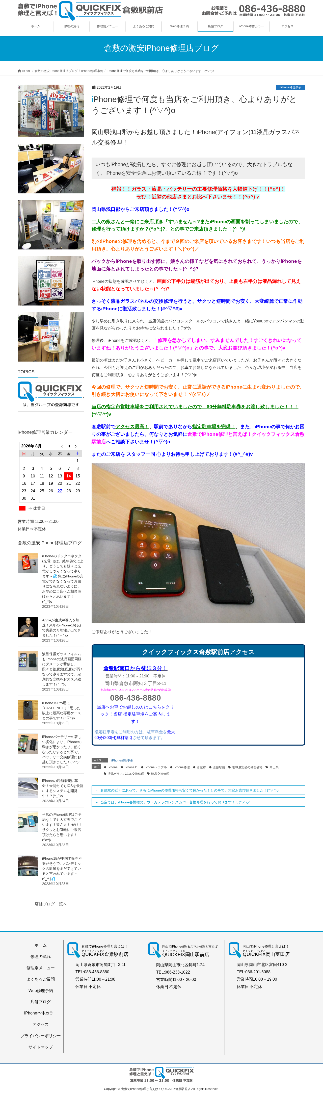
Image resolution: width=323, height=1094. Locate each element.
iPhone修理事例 (291, 87)
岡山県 (274, 767)
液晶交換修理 (160, 774)
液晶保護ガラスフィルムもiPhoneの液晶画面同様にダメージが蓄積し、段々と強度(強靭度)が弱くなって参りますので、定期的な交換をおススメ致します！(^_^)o (63, 669)
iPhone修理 (182, 767)
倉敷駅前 (219, 767)
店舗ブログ (41, 1002)
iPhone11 (131, 767)
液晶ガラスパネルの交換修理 (142, 301)
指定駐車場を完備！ (213, 426)
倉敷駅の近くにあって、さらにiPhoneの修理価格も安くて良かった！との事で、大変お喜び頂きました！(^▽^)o (189, 790)
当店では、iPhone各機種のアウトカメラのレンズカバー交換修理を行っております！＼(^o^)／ (175, 802)
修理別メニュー (40, 968)
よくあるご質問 (40, 979)
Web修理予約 (41, 990)
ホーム (41, 945)
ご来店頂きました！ (210, 229)
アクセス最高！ (132, 426)
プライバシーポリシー (40, 1036)
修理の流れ (41, 956)
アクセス (41, 1024)
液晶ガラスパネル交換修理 (126, 774)
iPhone (113, 767)
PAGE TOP (310, 1056)
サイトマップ (41, 1047)
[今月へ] (68, 446)
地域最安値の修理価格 (247, 767)
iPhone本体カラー (40, 1013)
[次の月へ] (77, 446)
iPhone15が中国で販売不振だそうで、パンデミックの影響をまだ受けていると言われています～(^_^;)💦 (62, 868)
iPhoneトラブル (156, 767)
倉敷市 (201, 767)
